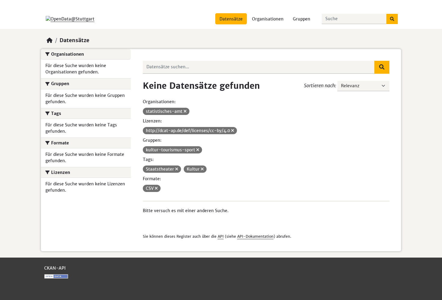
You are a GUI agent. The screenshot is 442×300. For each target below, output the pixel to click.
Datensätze (231, 19)
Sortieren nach (319, 85)
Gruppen (301, 19)
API (221, 236)
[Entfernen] (185, 111)
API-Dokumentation (255, 236)
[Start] (50, 40)
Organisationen (268, 19)
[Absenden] (392, 19)
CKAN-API (55, 268)
